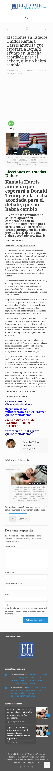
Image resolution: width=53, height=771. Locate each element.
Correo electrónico (14, 583)
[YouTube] (28, 766)
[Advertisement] (26, 96)
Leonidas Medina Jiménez (33, 70)
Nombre (9, 573)
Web (7, 594)
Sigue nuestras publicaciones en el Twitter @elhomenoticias (25, 412)
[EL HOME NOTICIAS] (26, 6)
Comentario (11, 546)
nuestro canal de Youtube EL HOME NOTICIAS (20, 423)
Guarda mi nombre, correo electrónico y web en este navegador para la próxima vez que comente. (26, 611)
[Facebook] (20, 766)
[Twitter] (24, 766)
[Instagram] (32, 766)
